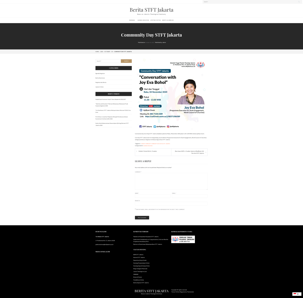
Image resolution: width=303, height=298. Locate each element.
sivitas (161, 143)
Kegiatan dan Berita (100, 82)
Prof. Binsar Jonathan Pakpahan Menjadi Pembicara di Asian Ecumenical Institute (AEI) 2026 (111, 118)
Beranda (132, 20)
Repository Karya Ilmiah (139, 260)
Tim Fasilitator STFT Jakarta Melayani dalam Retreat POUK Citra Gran (113, 111)
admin (164, 42)
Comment (138, 172)
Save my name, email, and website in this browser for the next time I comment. (160, 209)
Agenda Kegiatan (143, 20)
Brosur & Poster (137, 277)
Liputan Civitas (155, 20)
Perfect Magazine (180, 292)
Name (137, 193)
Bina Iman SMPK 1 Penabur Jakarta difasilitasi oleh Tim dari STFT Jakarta (189, 152)
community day (155, 143)
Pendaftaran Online (138, 280)
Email (174, 193)
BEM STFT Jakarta (138, 254)
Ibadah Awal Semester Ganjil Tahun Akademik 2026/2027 (110, 99)
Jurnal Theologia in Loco (140, 271)
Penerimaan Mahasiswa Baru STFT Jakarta (150, 244)
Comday (143, 143)
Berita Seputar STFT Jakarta (141, 282)
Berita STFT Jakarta (151, 9)
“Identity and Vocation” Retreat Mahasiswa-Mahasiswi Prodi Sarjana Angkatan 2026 (111, 105)
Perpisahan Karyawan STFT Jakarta (148, 236)
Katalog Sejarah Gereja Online (141, 266)
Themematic (190, 292)
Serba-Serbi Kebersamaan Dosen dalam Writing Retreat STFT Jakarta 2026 (112, 124)
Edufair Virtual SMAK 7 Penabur (148, 151)
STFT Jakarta (166, 143)
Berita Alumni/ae (168, 20)
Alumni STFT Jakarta (139, 257)
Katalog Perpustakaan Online (141, 263)
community (148, 143)
